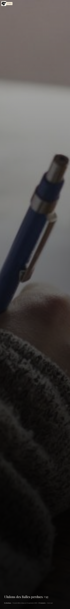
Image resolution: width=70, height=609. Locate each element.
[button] (8, 3)
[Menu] (3, 3)
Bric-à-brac (21, 603)
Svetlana (8, 603)
